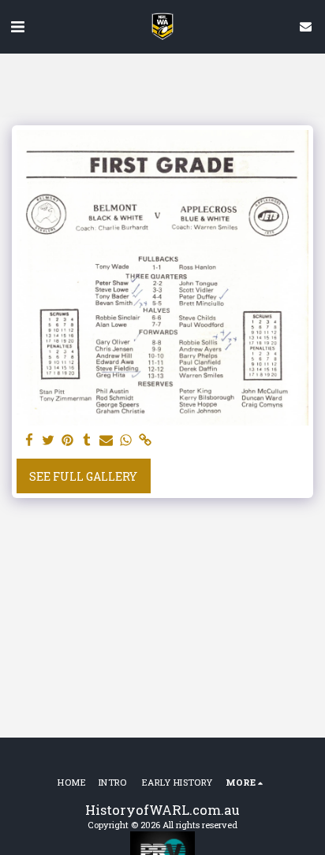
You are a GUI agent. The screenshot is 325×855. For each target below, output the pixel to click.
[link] (145, 440)
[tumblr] (87, 440)
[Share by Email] (106, 440)
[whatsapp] (126, 440)
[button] (17, 26)
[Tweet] (49, 440)
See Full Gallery (83, 476)
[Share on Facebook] (29, 440)
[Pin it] (68, 440)
